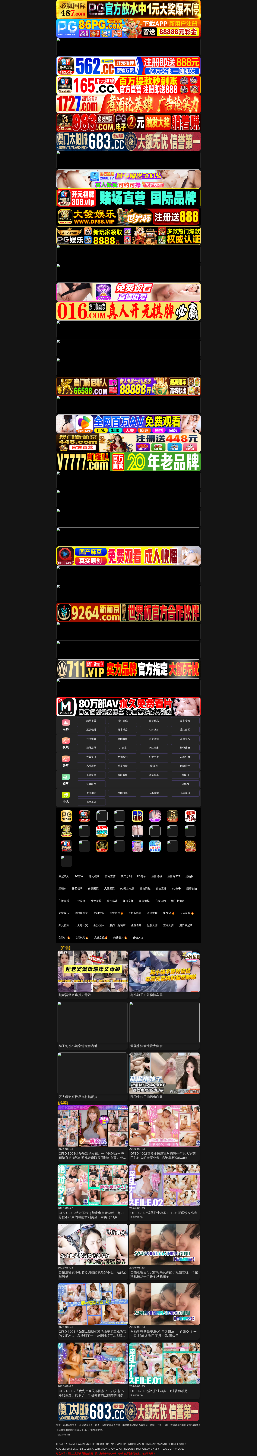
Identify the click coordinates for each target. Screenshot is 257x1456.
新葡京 (62, 888)
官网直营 (110, 876)
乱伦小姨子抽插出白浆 (146, 1097)
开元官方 (64, 925)
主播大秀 (64, 901)
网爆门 (185, 775)
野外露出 (185, 747)
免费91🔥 (64, 937)
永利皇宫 (98, 913)
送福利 (189, 876)
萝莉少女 (185, 720)
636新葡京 (135, 913)
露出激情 (123, 775)
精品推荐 (91, 720)
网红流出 (154, 747)
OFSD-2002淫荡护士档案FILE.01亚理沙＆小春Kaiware (163, 1215)
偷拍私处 (112, 901)
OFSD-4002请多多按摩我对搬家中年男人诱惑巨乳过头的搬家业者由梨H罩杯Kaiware (163, 1155)
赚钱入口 (138, 937)
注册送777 (173, 876)
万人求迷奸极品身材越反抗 (78, 1097)
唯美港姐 (154, 738)
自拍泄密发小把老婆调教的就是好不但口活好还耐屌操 (93, 1274)
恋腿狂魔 (185, 757)
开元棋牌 (94, 876)
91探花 (122, 747)
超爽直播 (161, 888)
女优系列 (123, 757)
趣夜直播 (128, 901)
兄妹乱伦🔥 (101, 937)
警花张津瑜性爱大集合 (146, 1046)
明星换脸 (123, 765)
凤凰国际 (109, 888)
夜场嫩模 (144, 901)
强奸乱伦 (123, 720)
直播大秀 (168, 925)
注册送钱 (156, 876)
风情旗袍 (91, 765)
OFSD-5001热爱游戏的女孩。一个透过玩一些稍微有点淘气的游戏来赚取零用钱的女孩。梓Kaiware (91, 1157)
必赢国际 (93, 888)
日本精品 (123, 729)
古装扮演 (91, 757)
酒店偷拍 (191, 888)
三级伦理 (91, 729)
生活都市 (91, 793)
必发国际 (160, 901)
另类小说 (91, 802)
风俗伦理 (185, 793)
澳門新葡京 (81, 913)
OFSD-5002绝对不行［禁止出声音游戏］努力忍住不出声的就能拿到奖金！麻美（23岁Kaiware (91, 1217)
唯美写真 (154, 775)
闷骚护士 (185, 765)
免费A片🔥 (82, 937)
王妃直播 (80, 901)
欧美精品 (154, 720)
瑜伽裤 (153, 765)
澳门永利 (126, 876)
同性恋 (185, 783)
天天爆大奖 (81, 925)
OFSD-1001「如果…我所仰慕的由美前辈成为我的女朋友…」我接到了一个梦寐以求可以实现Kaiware (92, 1335)
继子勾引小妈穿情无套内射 (78, 1046)
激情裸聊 (152, 913)
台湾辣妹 (91, 738)
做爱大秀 (152, 925)
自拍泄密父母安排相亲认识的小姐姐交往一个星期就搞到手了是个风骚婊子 (164, 1274)
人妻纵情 (154, 793)
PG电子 (141, 876)
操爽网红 (145, 888)
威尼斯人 (64, 876)
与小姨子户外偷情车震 (146, 995)
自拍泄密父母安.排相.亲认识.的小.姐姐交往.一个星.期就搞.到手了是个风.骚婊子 (163, 1333)
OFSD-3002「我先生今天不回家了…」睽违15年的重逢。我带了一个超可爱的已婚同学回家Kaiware (91, 1395)
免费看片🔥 (116, 913)
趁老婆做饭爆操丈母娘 (75, 995)
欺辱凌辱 (91, 747)
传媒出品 (91, 783)
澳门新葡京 (178, 901)
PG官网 (79, 876)
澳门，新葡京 (117, 925)
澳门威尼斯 (186, 925)
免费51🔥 (169, 913)
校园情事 (123, 793)
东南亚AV (185, 738)
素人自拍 (185, 729)
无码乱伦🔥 (187, 913)
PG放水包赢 (127, 888)
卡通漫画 (91, 775)
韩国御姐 (123, 738)
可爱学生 (154, 757)
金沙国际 (98, 925)
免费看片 (136, 925)
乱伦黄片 (96, 901)
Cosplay (153, 729)
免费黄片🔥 (120, 937)
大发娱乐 (64, 913)
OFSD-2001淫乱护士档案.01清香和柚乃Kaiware (159, 1393)
